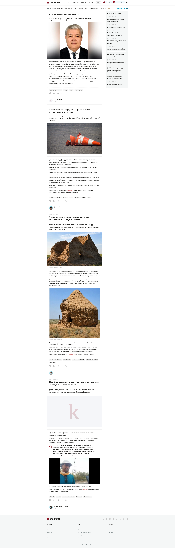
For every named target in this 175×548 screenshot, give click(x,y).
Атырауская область (55, 90)
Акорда (54, 8)
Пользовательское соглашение (85, 527)
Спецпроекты (80, 8)
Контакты (111, 529)
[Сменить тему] (105, 2)
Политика (49, 529)
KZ (109, 2)
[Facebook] (62, 93)
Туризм (59, 496)
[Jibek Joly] (120, 8)
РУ (114, 2)
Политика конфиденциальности (86, 529)
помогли (85, 489)
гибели (70, 190)
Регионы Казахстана (80, 197)
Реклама (111, 532)
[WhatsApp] (54, 93)
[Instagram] (50, 93)
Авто (89, 197)
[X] (66, 93)
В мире (49, 537)
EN (116, 2)
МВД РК (52, 496)
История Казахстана (92, 359)
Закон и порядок (68, 8)
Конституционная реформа (92, 8)
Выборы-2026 (103, 8)
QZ (112, 2)
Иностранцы (87, 496)
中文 (119, 2)
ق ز (121, 2)
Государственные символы (84, 532)
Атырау (65, 90)
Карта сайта (112, 527)
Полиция (79, 496)
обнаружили (72, 354)
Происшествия (51, 527)
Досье (74, 8)
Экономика (50, 535)
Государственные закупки (84, 537)
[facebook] (113, 519)
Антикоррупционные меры (84, 535)
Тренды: (49, 8)
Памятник (53, 362)
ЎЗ (123, 2)
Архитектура (67, 359)
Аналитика (91, 2)
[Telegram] (58, 93)
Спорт (71, 90)
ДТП (71, 197)
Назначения (60, 8)
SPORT (98, 2)
